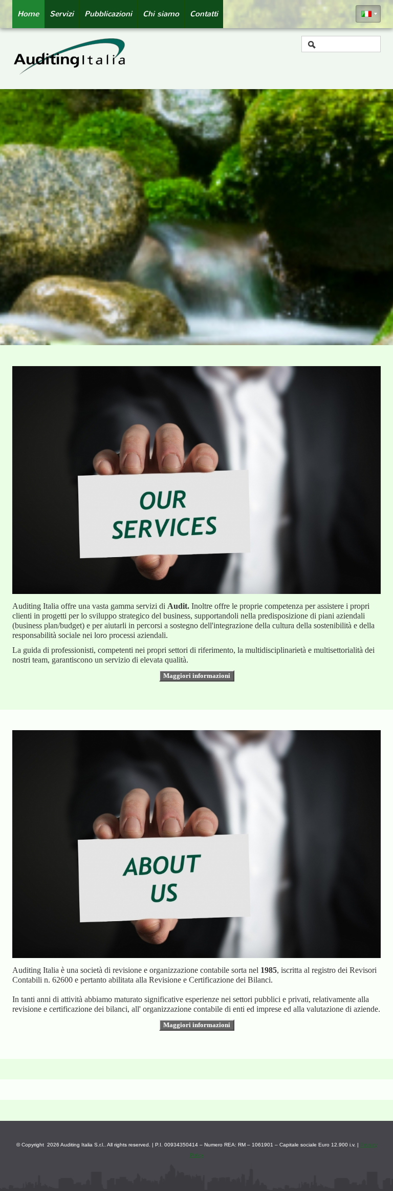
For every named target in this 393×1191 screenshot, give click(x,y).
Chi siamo (161, 14)
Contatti (204, 14)
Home (28, 14)
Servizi (62, 14)
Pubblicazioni (108, 14)
